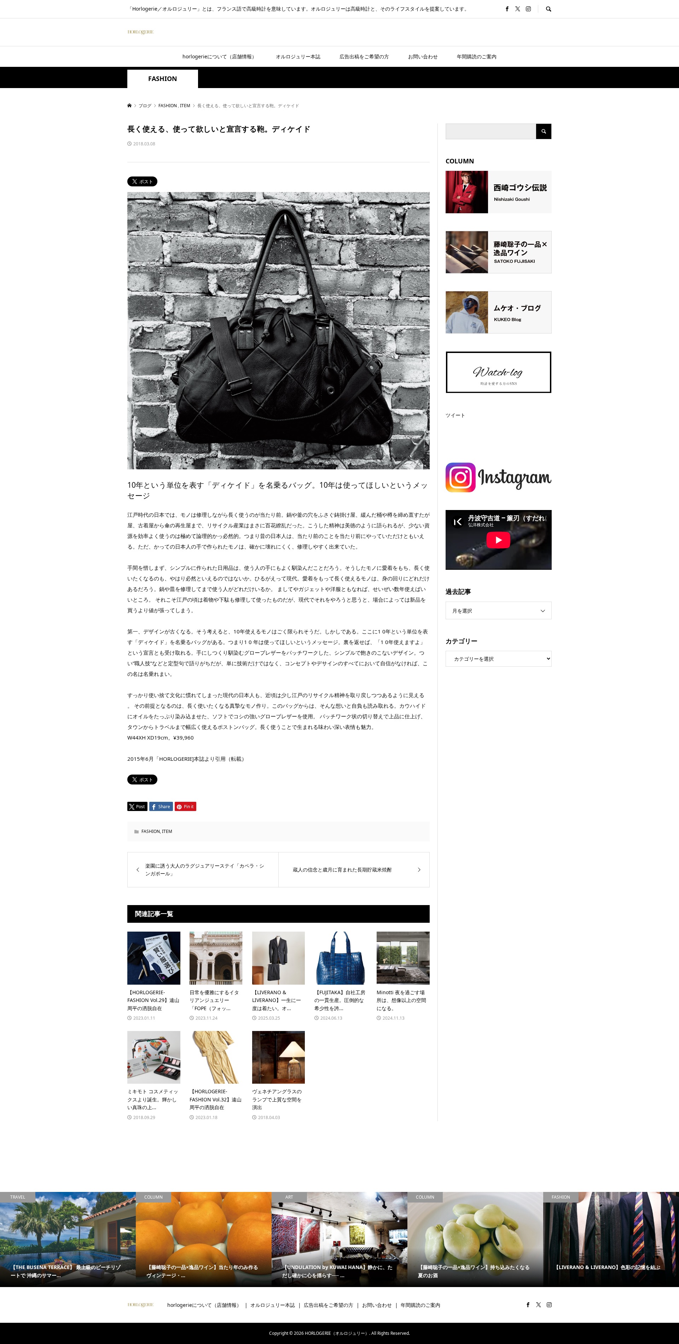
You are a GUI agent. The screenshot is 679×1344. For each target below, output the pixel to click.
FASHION (162, 79)
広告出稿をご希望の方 (364, 56)
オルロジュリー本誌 (298, 56)
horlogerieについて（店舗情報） (219, 56)
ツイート (455, 415)
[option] (68, 1239)
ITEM (167, 831)
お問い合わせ (423, 56)
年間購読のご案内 (477, 56)
